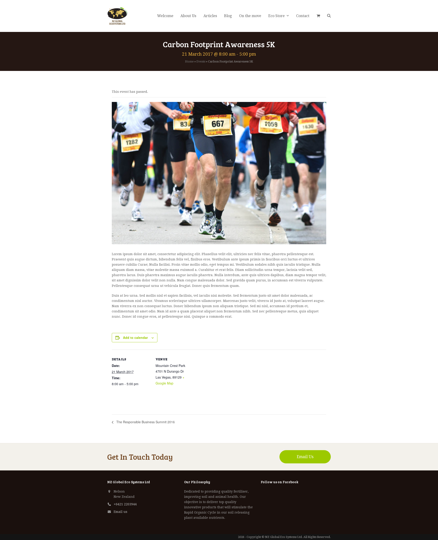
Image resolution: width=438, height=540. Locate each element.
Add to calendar (135, 337)
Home (189, 61)
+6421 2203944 (125, 504)
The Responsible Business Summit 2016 (145, 422)
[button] (318, 16)
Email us (120, 512)
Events (200, 61)
